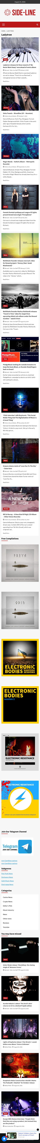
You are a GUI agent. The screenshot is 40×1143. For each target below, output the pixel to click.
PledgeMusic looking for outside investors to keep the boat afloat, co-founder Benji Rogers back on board (19, 367)
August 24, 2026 (20, 1126)
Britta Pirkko (8, 1047)
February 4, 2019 (24, 372)
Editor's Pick (7, 906)
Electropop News (7, 884)
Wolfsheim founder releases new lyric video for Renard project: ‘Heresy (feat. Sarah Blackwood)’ (19, 263)
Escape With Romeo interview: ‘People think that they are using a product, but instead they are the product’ (20, 1121)
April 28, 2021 (23, 218)
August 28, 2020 (24, 321)
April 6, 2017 (23, 471)
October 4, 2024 (24, 70)
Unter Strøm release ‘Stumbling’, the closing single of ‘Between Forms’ (19, 966)
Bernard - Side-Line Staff (11, 70)
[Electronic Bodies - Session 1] (20, 705)
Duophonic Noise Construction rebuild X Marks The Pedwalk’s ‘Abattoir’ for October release (19, 1081)
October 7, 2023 (23, 116)
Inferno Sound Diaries (10, 116)
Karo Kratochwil (9, 1126)
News (5, 59)
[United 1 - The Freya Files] (20, 563)
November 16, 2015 (24, 520)
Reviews (6, 108)
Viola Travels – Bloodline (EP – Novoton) (18, 113)
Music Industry (8, 910)
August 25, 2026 (24, 970)
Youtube (6, 927)
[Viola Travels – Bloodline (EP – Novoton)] (20, 98)
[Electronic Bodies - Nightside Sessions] (20, 657)
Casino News (7, 897)
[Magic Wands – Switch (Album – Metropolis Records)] (20, 146)
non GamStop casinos (9, 861)
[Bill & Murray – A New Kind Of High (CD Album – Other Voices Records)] (20, 499)
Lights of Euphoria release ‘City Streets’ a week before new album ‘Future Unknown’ (20, 1043)
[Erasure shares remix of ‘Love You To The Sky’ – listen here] (20, 450)
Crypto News (7, 901)
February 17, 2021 (25, 268)
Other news (7, 919)
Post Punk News (7, 874)
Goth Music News (7, 881)
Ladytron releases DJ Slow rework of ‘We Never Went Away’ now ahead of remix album (19, 66)
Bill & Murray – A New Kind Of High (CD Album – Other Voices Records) (19, 515)
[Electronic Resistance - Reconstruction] (20, 752)
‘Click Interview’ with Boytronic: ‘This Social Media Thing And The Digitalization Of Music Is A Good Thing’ (20, 417)
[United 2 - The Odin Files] (20, 610)
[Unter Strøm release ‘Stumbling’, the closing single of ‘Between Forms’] (20, 950)
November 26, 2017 (24, 423)
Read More (6, 81)
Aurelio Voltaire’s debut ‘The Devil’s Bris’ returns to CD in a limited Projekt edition (17, 1005)
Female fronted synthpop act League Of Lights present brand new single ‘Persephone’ (20, 213)
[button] (3, 24)
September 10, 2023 (24, 167)
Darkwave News (7, 877)
